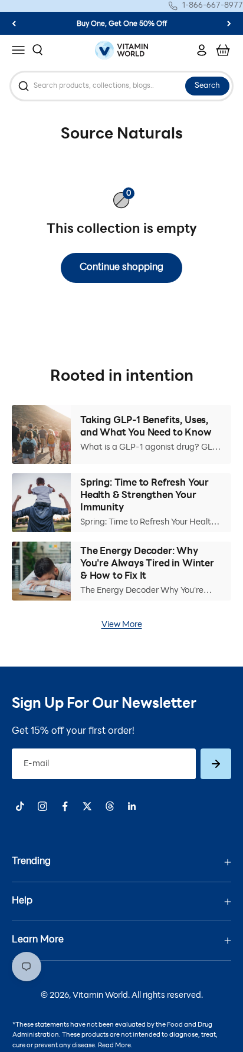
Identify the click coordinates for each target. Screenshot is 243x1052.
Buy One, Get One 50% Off (122, 24)
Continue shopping (121, 267)
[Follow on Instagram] (42, 806)
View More (121, 625)
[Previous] (14, 23)
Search (207, 86)
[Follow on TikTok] (20, 806)
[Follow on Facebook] (65, 806)
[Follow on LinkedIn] (132, 806)
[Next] (229, 23)
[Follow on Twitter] (87, 806)
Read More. (115, 1046)
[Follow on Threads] (110, 806)
